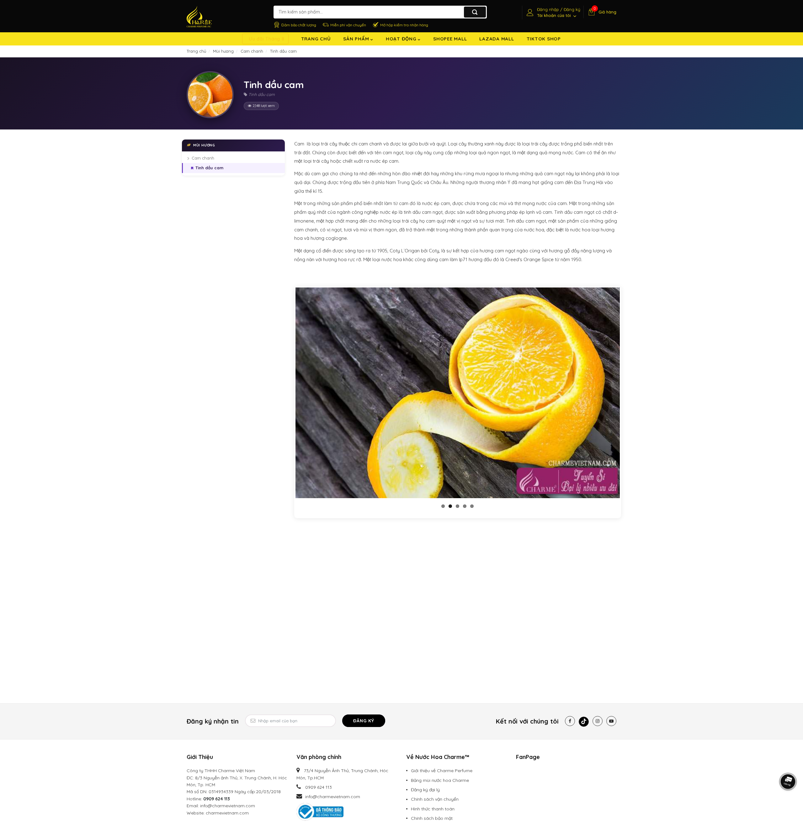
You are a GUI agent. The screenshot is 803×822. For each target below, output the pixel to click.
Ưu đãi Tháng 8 (267, 39)
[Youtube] (611, 721)
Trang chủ (316, 39)
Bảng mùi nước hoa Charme (440, 780)
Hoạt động (402, 39)
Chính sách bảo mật (432, 818)
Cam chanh (203, 158)
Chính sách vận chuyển (435, 799)
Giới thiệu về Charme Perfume (441, 770)
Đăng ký (363, 721)
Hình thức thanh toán (433, 809)
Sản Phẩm (356, 39)
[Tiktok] (584, 722)
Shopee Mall (450, 39)
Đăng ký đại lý (425, 790)
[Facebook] (570, 721)
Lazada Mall (496, 39)
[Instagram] (598, 721)
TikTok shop (544, 39)
